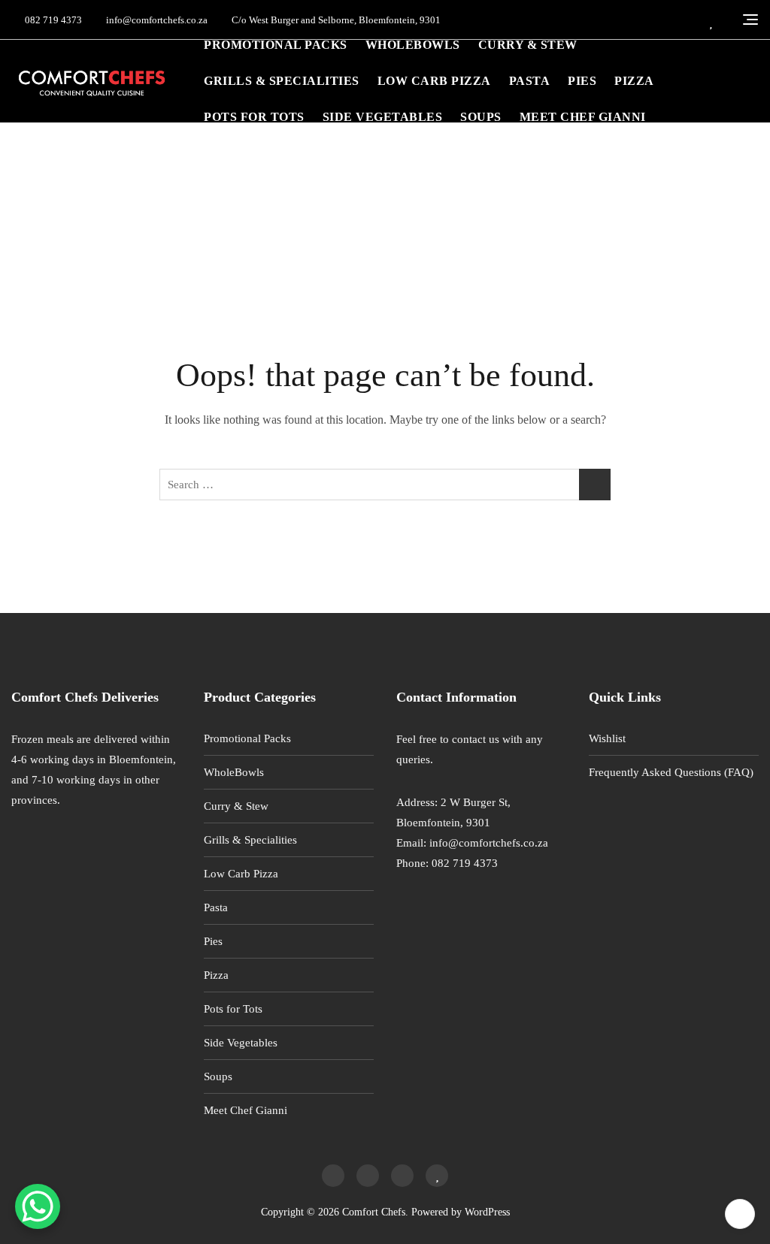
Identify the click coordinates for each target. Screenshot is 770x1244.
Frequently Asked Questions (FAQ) (671, 772)
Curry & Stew (528, 44)
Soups (481, 116)
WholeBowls (412, 44)
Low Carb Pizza (434, 80)
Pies (582, 80)
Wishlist (607, 738)
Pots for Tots (254, 116)
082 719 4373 (52, 20)
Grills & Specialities (281, 80)
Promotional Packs (275, 44)
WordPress (487, 1212)
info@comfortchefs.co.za (156, 20)
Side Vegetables (383, 116)
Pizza (634, 80)
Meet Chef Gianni (583, 116)
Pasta (529, 80)
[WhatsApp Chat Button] (37, 1206)
